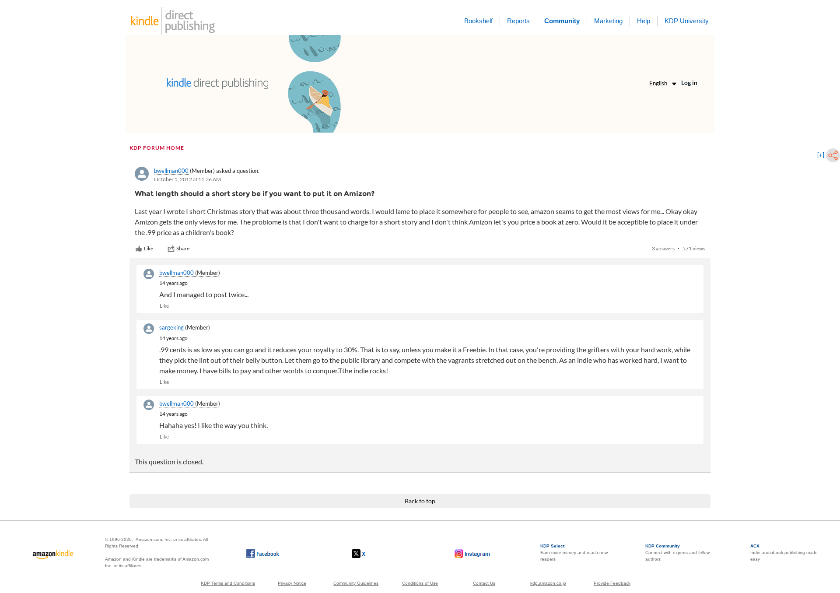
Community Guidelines (355, 583)
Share (182, 248)
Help (643, 21)
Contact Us (484, 583)
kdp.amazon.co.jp (548, 583)
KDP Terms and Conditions (228, 583)
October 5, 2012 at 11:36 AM (187, 179)
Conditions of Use (420, 583)
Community (562, 21)
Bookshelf (478, 21)
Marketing (608, 21)
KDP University (687, 21)
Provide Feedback (612, 583)
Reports (518, 21)
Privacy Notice (292, 583)
